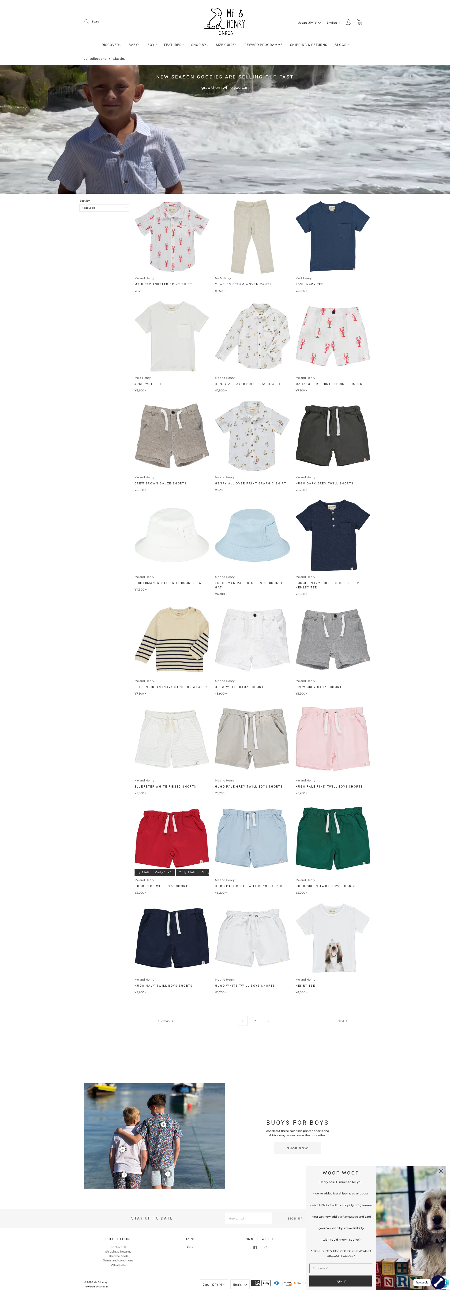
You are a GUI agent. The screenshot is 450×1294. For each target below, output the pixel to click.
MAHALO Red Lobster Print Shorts (329, 384)
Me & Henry (223, 278)
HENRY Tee (305, 985)
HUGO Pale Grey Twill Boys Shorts (249, 786)
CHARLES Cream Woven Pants (243, 284)
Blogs (340, 45)
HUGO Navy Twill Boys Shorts (164, 985)
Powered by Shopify (96, 1286)
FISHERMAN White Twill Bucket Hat (169, 583)
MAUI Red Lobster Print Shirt (163, 284)
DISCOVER (110, 45)
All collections (95, 58)
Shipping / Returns (118, 1251)
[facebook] (255, 1247)
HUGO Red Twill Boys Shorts (162, 886)
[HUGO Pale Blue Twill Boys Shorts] (168, 1174)
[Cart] (360, 23)
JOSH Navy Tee (310, 284)
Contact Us (118, 1247)
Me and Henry (144, 278)
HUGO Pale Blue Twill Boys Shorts (248, 886)
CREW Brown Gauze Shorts (161, 483)
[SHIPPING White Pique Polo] (123, 1149)
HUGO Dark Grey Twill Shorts (325, 483)
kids (190, 1247)
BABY (133, 45)
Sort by (85, 200)
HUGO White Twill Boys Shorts (245, 985)
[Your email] (248, 1218)
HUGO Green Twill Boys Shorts (326, 886)
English (332, 22)
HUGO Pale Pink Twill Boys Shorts (329, 786)
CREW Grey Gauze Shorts (320, 687)
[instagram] (265, 1247)
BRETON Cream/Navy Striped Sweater (171, 687)
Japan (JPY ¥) (308, 22)
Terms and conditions (118, 1260)
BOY (150, 45)
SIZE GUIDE (225, 45)
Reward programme (263, 45)
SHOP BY (198, 45)
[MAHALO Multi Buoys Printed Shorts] (124, 1175)
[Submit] (89, 21)
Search (96, 21)
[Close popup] (441, 1171)
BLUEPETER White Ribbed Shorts (165, 786)
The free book (118, 1256)
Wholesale (118, 1265)
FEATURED (173, 45)
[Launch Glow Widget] (438, 1282)
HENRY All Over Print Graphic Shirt (250, 384)
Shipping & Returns (308, 45)
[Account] (348, 23)
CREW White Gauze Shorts (240, 687)
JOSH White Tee (150, 384)
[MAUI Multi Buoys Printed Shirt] (164, 1125)
